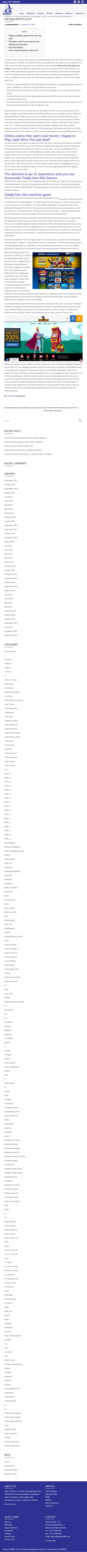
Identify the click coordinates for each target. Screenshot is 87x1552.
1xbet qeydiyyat (10, 757)
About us (69, 13)
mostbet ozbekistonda (13, 1173)
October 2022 (9, 582)
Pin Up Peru (9, 1287)
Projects (41, 13)
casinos (7, 973)
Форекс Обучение (11, 1446)
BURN (47, 1497)
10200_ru (8, 659)
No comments (76, 25)
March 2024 (9, 513)
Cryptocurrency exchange (14, 1002)
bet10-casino (9, 900)
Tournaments (9, 1397)
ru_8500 (7, 1340)
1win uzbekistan (10, 708)
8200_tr (7, 790)
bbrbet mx (8, 892)
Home (22, 13)
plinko (6, 1307)
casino (7, 941)
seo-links (8, 1352)
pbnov (6, 1246)
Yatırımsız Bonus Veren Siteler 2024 (18, 446)
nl (5, 1213)
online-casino (9, 1234)
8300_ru (7, 794)
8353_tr (7, 802)
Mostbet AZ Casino (12, 1140)
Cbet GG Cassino (11, 981)
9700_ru (7, 839)
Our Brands (9, 1531)
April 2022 (8, 607)
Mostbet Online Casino (13, 1169)
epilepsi (7, 1026)
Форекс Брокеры (11, 1442)
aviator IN (8, 863)
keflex (6, 1120)
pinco (6, 1291)
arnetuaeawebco (12, 25)
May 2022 (8, 603)
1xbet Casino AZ (11, 725)
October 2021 (9, 619)
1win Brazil (8, 688)
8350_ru (7, 798)
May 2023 (8, 554)
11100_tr (8, 672)
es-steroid (8, 1038)
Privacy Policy (10, 1537)
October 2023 (9, 533)
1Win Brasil (8, 684)
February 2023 (10, 566)
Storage (7, 1385)
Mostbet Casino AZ (12, 1152)
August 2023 (9, 542)
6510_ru (7, 782)
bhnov (6, 904)
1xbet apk (8, 717)
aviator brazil (9, 859)
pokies (7, 1315)
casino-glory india (11, 969)
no (5, 1218)
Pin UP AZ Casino (11, 1266)
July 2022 (8, 595)
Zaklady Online (10, 1429)
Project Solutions (11, 1528)
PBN (6, 1242)
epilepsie (8, 1030)
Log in (6, 1462)
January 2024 (9, 521)
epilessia (8, 1034)
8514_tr (7, 806)
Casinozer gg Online (12, 977)
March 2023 (9, 562)
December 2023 (10, 525)
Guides (7, 1091)
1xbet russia (9, 761)
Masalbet (8, 1132)
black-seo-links (10, 912)
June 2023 (8, 550)
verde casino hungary (12, 1413)
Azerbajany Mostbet (12, 871)
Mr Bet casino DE (11, 1193)
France (7, 1071)
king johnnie (9, 1124)
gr (5, 1087)
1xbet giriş (8, 741)
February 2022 (10, 611)
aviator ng (8, 867)
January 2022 (9, 615)
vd (5, 1409)
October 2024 (9, 485)
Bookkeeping (9, 928)
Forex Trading (9, 1063)
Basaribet (8, 884)
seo (5, 1348)
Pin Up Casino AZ (11, 1279)
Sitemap (6, 1549)
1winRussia (9, 712)
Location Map (50, 1541)
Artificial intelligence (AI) (14, 851)
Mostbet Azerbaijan (12, 1148)
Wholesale (31, 13)
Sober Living (9, 1360)
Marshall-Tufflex (51, 1494)
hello (6, 1095)
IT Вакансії (8, 1103)
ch (5, 985)
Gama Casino (9, 1083)
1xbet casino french (12, 733)
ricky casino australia (12, 1336)
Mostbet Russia (10, 1177)
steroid (7, 1368)
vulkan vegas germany (13, 1421)
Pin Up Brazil (9, 1275)
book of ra (8, 924)
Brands (49, 13)
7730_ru (7, 786)
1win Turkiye (9, 704)
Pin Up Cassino (10, 1283)
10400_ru (8, 668)
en (5, 1018)
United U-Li (49, 1506)
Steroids (7, 1380)
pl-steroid (8, 1303)
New (6, 1205)
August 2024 (9, 493)
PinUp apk (8, 1295)
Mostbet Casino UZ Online (14, 1156)
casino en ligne (10, 945)
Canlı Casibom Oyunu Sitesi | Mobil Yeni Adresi (23, 450)
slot (5, 1356)
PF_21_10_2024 (11, 1254)
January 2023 (9, 570)
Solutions (59, 13)
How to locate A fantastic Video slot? (23, 50)
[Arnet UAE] (8, 10)
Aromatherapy (9, 843)
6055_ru (7, 778)
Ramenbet (8, 1328)
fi (4, 1046)
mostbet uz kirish (11, 1189)
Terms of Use (10, 1540)
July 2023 (8, 546)
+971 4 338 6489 (14, 2)
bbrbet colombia (10, 888)
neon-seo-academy (12, 1201)
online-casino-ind (11, 1238)
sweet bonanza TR (11, 1389)
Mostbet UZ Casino (12, 1185)
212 (5, 769)
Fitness (7, 1059)
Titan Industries (51, 1491)
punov (6, 1319)
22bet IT (7, 774)
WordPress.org (10, 1474)
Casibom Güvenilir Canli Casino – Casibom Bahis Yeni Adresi (28, 454)
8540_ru (7, 810)
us (5, 1405)
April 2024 (8, 509)
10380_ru (8, 664)
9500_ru (7, 831)
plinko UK (8, 1311)
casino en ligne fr (11, 949)
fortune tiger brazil (11, 1067)
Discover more (10, 1504)
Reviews (7, 1332)
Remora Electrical (51, 1503)
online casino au (10, 1230)
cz (5, 1006)
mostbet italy (9, 1165)
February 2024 (10, 517)
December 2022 (10, 574)
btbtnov (7, 932)
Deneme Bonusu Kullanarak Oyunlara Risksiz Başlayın (25, 438)
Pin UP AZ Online (11, 1270)
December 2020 (10, 631)
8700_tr (7, 814)
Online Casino (9, 1226)
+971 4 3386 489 (55, 1531)
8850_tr (7, 818)
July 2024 (8, 497)
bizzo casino (9, 908)
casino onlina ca (10, 953)
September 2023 (11, 538)
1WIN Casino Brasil (12, 692)
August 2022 (9, 590)
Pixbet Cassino (10, 1299)
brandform (42, 1549)
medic (6, 1136)
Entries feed (9, 1466)
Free (6, 1075)
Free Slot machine (16, 47)
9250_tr (7, 827)
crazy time (8, 994)
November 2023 (10, 529)
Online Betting (10, 1222)
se (5, 1344)
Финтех (7, 1437)
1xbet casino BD (10, 729)
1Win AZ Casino (10, 680)
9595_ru (7, 835)
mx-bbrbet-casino (11, 1197)
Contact (8, 1534)
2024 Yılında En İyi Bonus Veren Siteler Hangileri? (23, 442)
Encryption (8, 1022)
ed (5, 1014)
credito (7, 998)
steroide (7, 1372)
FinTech (7, 1051)
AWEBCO (63, 1549)
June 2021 (8, 627)
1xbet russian (9, 765)
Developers (9, 1010)
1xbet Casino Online (12, 737)
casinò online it (10, 961)
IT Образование (11, 1108)
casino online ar (10, 957)
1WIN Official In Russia (13, 700)
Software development (13, 1364)
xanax (6, 1425)
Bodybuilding (9, 920)
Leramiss (8, 1128)
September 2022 (11, 586)
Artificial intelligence (12, 847)
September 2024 (11, 489)
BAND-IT (48, 1500)
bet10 (6, 896)
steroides (8, 1376)
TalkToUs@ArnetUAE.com (60, 1537)
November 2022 (10, 578)
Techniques (8, 1393)
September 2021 (11, 623)
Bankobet (8, 879)
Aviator (7, 855)
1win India (8, 696)
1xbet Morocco (10, 753)
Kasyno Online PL (11, 1116)
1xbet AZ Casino (11, 721)
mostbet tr (8, 1181)
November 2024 (10, 481)
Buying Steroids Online (13, 936)
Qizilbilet (8, 1323)
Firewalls (8, 1055)
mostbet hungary (11, 1161)
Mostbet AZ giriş (11, 1144)
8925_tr (7, 822)
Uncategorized (19, 396)
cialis (6, 989)
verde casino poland (12, 1417)
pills (6, 1258)
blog (6, 916)
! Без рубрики (10, 651)
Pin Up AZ (8, 1262)
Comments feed (10, 1470)
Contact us (80, 13)
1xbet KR (8, 749)
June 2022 (8, 599)
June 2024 (8, 501)
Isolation (7, 1099)
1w (5, 676)
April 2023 (8, 558)
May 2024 (8, 505)
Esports (7, 1042)
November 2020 (10, 635)
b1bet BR (8, 875)
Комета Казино (10, 1433)
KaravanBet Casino (11, 1112)
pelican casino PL (11, 1250)
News (6, 1209)
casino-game (9, 965)
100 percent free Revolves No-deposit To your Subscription (23, 408)
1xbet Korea (9, 745)
